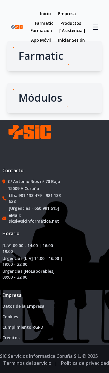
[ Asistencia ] (72, 30)
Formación (41, 30)
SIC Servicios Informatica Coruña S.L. (40, 356)
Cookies (10, 316)
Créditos (10, 337)
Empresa (67, 13)
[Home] (29, 138)
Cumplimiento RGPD (22, 327)
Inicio (45, 13)
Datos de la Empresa (23, 306)
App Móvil (41, 40)
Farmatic (44, 23)
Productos (70, 23)
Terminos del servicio (27, 363)
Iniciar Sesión (71, 40)
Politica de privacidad (85, 363)
